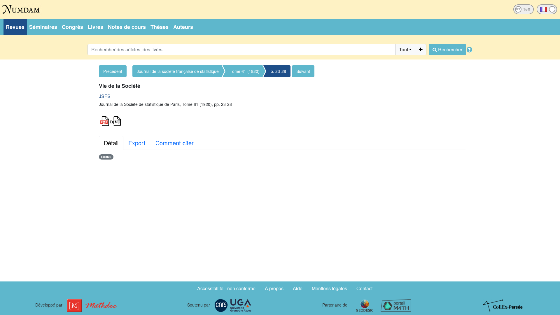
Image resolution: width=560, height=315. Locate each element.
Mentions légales (329, 288)
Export (137, 143)
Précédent (112, 71)
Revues (15, 27)
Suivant (303, 71)
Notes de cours (127, 27)
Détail (111, 143)
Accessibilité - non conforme (226, 288)
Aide (297, 288)
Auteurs (183, 27)
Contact (364, 288)
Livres (95, 27)
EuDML (106, 157)
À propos (274, 288)
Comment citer (174, 143)
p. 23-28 (278, 71)
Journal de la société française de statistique (178, 71)
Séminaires (43, 27)
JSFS (105, 96)
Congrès (72, 27)
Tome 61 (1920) (245, 71)
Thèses (159, 27)
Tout (403, 49)
